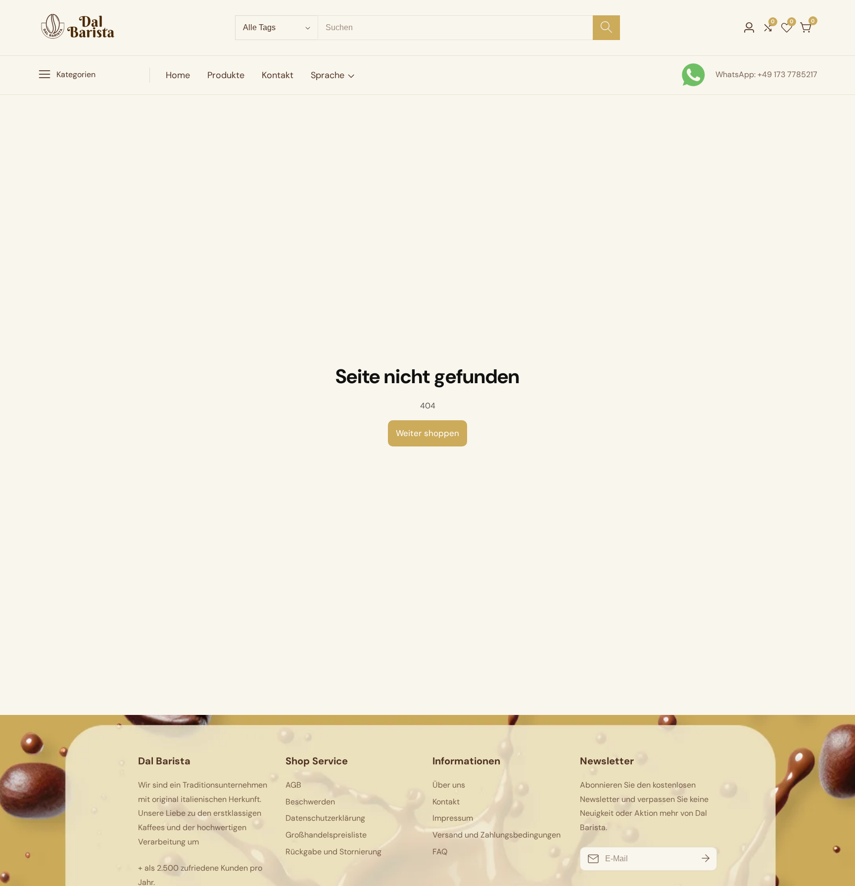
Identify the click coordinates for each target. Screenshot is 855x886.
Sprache (327, 75)
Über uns (448, 785)
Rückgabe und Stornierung (333, 851)
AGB (293, 785)
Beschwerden (310, 802)
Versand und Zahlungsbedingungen (496, 835)
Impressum (452, 818)
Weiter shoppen (427, 433)
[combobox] (469, 27)
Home (178, 75)
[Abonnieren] (705, 859)
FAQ (439, 851)
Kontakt (277, 75)
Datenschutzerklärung (325, 818)
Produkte (225, 75)
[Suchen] (606, 27)
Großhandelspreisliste (326, 835)
